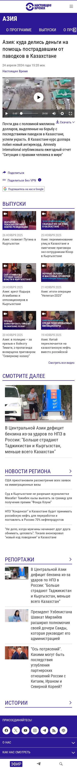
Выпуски (47, 29)
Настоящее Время (15, 71)
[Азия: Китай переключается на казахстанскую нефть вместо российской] (58, 320)
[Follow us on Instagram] (35, 730)
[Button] (13, 174)
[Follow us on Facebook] (6, 730)
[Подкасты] (63, 730)
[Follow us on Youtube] (25, 730)
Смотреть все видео (61, 363)
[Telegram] (38, 764)
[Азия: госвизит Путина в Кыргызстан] (19, 220)
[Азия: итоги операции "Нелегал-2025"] (58, 272)
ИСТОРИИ (16, 703)
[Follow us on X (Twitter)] (16, 730)
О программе (19, 29)
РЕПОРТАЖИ (19, 559)
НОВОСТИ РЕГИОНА (28, 471)
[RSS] (54, 730)
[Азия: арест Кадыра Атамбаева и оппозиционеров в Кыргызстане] (19, 272)
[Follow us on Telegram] (44, 730)
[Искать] (61, 764)
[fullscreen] (70, 113)
